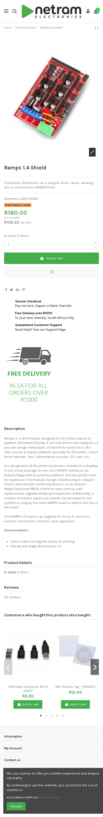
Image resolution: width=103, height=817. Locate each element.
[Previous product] (95, 28)
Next (95, 667)
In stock (10, 236)
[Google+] (18, 290)
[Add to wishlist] (51, 272)
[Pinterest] (24, 290)
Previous (8, 667)
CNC (7, 452)
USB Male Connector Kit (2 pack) (28, 689)
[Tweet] (11, 290)
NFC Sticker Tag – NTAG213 (75, 687)
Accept (16, 806)
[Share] (6, 290)
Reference (12, 199)
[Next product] (98, 28)
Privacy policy (49, 797)
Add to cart (55, 258)
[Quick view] (31, 680)
